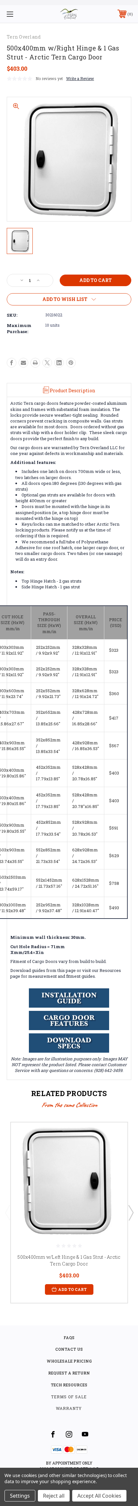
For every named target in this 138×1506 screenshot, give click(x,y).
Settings (20, 1495)
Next (130, 1212)
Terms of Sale (69, 1396)
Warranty (69, 1408)
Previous (7, 1212)
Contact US (69, 1349)
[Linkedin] (59, 362)
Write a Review (80, 78)
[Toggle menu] (19, 14)
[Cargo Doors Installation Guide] (69, 998)
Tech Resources (69, 1384)
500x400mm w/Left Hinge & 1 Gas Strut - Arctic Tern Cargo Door (68, 1260)
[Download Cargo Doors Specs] (69, 1043)
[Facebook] (11, 362)
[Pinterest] (71, 362)
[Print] (35, 362)
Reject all (54, 1495)
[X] (47, 362)
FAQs (69, 1337)
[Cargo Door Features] (69, 1020)
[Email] (23, 362)
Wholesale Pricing (69, 1361)
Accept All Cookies (99, 1495)
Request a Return (69, 1372)
